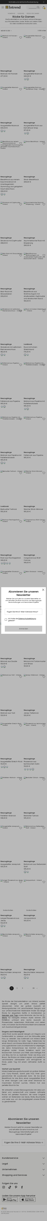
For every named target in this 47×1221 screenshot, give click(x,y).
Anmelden (23, 628)
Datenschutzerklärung (27, 618)
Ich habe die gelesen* (22, 620)
